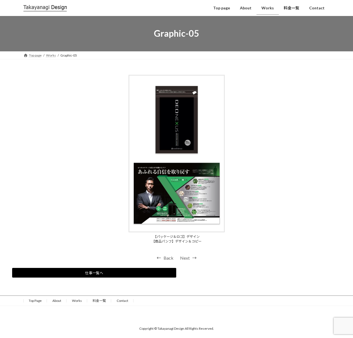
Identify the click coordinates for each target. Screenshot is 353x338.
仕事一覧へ (94, 273)
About (56, 301)
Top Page (35, 301)
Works (77, 301)
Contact (122, 301)
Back (168, 257)
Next (185, 257)
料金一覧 (99, 301)
